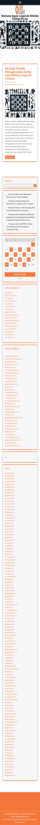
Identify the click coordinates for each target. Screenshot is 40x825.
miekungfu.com (10, 390)
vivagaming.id (9, 484)
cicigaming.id (9, 627)
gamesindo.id (9, 498)
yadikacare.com (10, 432)
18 (11, 259)
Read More (10, 157)
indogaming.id (10, 479)
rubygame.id (9, 568)
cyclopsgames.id (10, 677)
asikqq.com (9, 292)
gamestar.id (9, 537)
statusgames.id (10, 758)
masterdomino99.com (12, 320)
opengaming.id (10, 557)
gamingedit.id (9, 630)
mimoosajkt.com (10, 398)
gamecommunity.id (11, 700)
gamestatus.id (9, 767)
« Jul (19, 278)
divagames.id (9, 512)
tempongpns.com (11, 362)
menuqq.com (9, 337)
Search (8, 181)
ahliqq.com (8, 298)
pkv (6, 457)
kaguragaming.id (10, 714)
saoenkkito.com (10, 367)
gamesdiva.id (9, 501)
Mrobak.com (9, 387)
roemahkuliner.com (11, 364)
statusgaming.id (10, 739)
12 (15, 254)
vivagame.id (9, 546)
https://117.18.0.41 (10, 312)
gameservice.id (10, 641)
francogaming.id (10, 635)
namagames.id (10, 521)
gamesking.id (9, 744)
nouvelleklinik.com (11, 423)
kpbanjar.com (9, 415)
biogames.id (9, 585)
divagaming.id (10, 476)
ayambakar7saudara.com (13, 359)
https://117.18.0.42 (11, 306)
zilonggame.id (10, 565)
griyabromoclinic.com (12, 446)
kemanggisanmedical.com (14, 418)
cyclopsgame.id (10, 697)
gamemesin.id (9, 526)
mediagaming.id (10, 686)
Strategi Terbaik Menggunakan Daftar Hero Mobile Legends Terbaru (18, 73)
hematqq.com (9, 332)
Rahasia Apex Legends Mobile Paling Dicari (20, 17)
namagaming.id (10, 481)
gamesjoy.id (9, 672)
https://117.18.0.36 (11, 295)
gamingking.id (10, 719)
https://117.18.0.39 (11, 301)
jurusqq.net (8, 304)
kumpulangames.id (11, 604)
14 (24, 254)
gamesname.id (10, 747)
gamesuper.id (9, 535)
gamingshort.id (10, 632)
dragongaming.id (11, 730)
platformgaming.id (11, 722)
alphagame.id (9, 660)
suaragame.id (9, 596)
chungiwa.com (10, 404)
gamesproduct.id (10, 616)
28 (24, 265)
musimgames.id (10, 518)
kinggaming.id (10, 725)
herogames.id (9, 507)
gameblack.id (9, 655)
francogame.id (10, 652)
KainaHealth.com (10, 426)
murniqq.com (9, 334)
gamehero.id (9, 529)
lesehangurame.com (12, 356)
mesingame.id (9, 543)
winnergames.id (10, 560)
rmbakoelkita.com (11, 378)
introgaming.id (10, 590)
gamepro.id (9, 770)
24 (7, 265)
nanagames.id (9, 691)
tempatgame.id (10, 613)
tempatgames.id (10, 593)
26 (15, 265)
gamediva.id (9, 532)
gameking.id (9, 764)
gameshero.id (9, 493)
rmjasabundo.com (11, 395)
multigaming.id (10, 736)
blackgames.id (10, 624)
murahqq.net (9, 309)
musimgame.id (10, 540)
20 (20, 259)
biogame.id (8, 607)
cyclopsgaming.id (11, 694)
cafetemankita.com (11, 392)
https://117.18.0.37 (11, 323)
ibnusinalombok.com (12, 437)
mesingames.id (10, 509)
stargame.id (9, 554)
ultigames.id (9, 753)
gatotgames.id (10, 621)
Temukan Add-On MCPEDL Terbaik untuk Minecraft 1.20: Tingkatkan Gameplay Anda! (20, 226)
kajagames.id (9, 683)
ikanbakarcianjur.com (12, 406)
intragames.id (9, 588)
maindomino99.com (12, 315)
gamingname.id (10, 716)
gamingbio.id (9, 582)
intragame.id (9, 599)
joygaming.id (9, 688)
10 (7, 254)
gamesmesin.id (10, 495)
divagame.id (9, 549)
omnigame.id (9, 602)
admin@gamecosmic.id (15, 84)
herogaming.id (10, 473)
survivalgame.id (10, 576)
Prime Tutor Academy (11, 819)
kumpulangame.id (11, 610)
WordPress (21, 822)
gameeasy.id (9, 761)
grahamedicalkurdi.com (13, 440)
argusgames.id (10, 562)
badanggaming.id (11, 649)
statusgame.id (9, 490)
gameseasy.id (9, 742)
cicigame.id (9, 663)
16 (33, 254)
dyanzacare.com (10, 443)
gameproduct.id (10, 644)
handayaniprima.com (12, 370)
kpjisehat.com (9, 409)
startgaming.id (10, 487)
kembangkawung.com (12, 401)
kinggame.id (9, 772)
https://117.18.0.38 (11, 318)
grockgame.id (9, 574)
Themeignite (25, 819)
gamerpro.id (9, 708)
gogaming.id (9, 728)
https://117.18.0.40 (11, 329)
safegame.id (9, 579)
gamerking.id (9, 705)
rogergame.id (9, 658)
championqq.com (11, 326)
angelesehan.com (11, 381)
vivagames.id (9, 515)
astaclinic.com (10, 434)
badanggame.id (10, 666)
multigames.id (9, 756)
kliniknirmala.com (11, 420)
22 (29, 259)
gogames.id (9, 750)
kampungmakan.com (12, 373)
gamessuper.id (10, 504)
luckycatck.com (10, 376)
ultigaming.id (9, 733)
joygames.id (9, 674)
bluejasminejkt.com (11, 384)
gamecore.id (9, 523)
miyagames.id (9, 618)
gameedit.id (9, 646)
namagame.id (9, 551)
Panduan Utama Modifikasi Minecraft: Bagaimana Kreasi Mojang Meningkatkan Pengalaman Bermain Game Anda (21, 217)
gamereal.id (9, 638)
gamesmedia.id (10, 680)
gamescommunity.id (12, 669)
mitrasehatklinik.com (12, 412)
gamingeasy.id (10, 711)
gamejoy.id (8, 702)
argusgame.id (9, 571)
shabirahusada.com (11, 429)
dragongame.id (10, 775)
